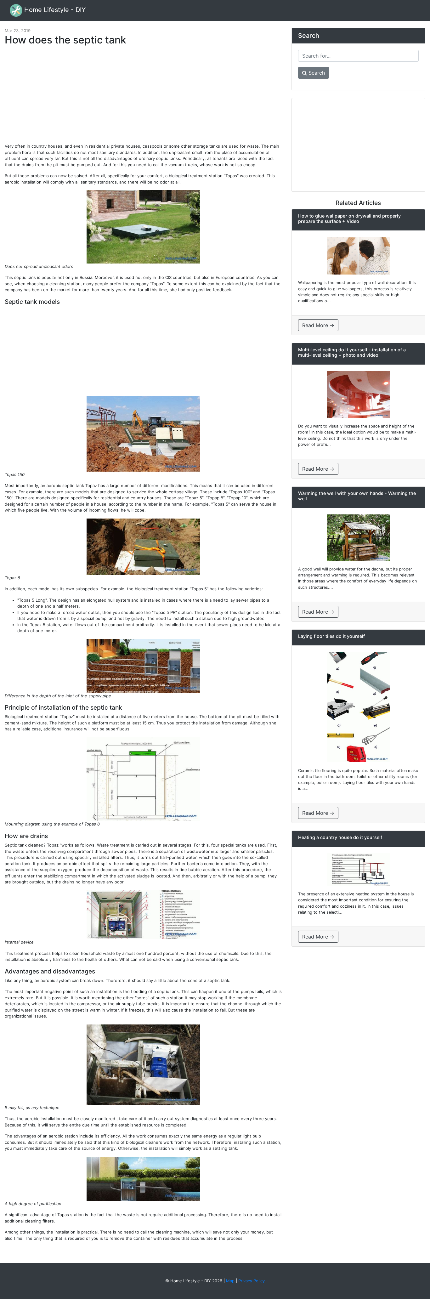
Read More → (318, 325)
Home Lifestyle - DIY (54, 10)
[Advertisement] (143, 98)
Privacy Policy (251, 1280)
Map (230, 1280)
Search (316, 73)
